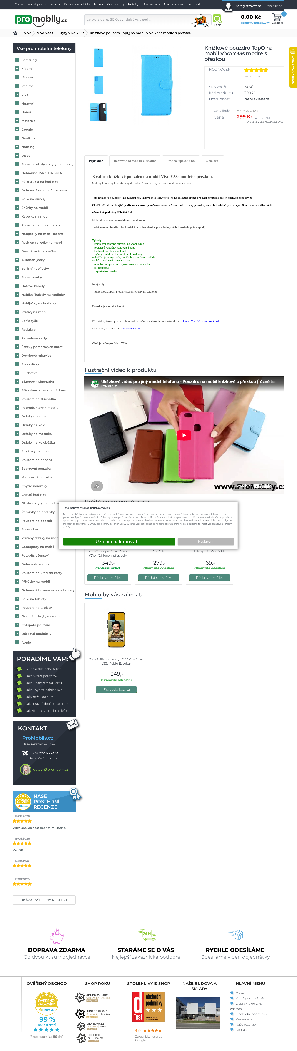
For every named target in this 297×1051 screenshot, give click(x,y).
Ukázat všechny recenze (44, 900)
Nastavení (205, 541)
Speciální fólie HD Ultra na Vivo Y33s (159, 549)
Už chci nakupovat (119, 542)
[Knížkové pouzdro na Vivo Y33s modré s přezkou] (156, 85)
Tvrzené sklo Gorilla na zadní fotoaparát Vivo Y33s (209, 549)
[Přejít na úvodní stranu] (41, 20)
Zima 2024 (213, 161)
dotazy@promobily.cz (50, 769)
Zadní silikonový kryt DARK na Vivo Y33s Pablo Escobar (116, 661)
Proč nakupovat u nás (181, 161)
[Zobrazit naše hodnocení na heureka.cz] (46, 1038)
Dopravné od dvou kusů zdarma (135, 161)
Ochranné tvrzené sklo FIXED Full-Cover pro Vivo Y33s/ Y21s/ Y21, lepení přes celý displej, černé (108, 553)
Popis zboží (96, 161)
